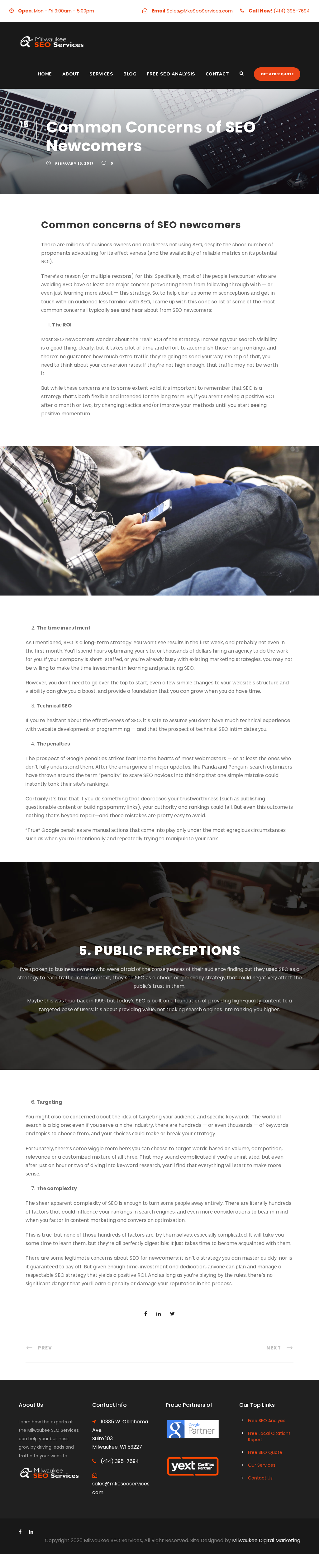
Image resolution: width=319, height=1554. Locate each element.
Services (101, 74)
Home (45, 74)
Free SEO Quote (265, 1452)
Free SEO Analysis (171, 74)
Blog (129, 74)
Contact (217, 74)
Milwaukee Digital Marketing (266, 1540)
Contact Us (260, 1478)
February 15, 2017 (74, 163)
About (70, 74)
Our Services (261, 1465)
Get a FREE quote (277, 73)
